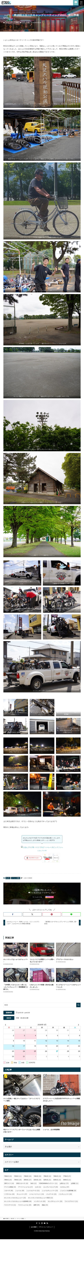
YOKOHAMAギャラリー (48, 1183)
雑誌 (45, 1205)
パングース (51, 1194)
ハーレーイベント (36, 1194)
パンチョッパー (65, 1194)
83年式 (57, 1180)
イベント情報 (15, 22)
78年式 (8, 1180)
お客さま (64, 1183)
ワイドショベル (24, 1205)
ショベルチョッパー (50, 1190)
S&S (33, 1183)
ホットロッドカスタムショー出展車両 (17, 1201)
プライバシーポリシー (46, 1227)
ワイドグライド (71, 1201)
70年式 (8, 1176)
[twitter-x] (39, 1223)
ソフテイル (9, 1194)
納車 (36, 1205)
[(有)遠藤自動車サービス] (6, 2)
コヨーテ (8, 1190)
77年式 (67, 1176)
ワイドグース (10, 1205)
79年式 (17, 1180)
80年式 (27, 1180)
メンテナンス (39, 1201)
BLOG (7, 22)
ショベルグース (33, 1190)
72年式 (17, 1176)
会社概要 (34, 1227)
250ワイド (9, 1183)
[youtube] (45, 1223)
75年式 (47, 1176)
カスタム (64, 1187)
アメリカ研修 (10, 1187)
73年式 (27, 1176)
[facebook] (37, 1223)
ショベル (19, 1190)
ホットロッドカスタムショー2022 (40, 1198)
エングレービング (50, 1187)
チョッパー (22, 1194)
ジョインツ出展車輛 (68, 1190)
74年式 (37, 1176)
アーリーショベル (25, 1187)
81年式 (37, 1180)
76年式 (57, 1176)
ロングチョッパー (55, 1201)
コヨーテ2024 (26, 22)
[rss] (47, 1223)
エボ (38, 1187)
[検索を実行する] (78, 1005)
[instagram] (42, 1223)
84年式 (67, 1180)
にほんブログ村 (42, 850)
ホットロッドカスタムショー (15, 1198)
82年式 (47, 1180)
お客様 (74, 1183)
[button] (12, 914)
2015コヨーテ (22, 1183)
